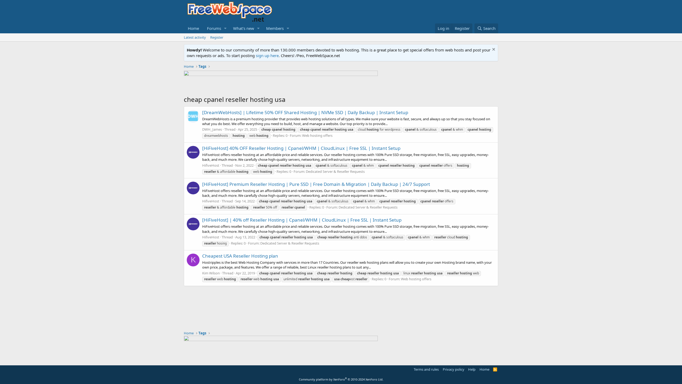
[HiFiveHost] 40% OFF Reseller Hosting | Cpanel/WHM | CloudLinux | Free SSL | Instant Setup (301, 148)
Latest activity (195, 37)
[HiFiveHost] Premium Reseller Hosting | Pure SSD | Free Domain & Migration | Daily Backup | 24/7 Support (316, 184)
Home (193, 28)
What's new (243, 28)
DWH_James (212, 129)
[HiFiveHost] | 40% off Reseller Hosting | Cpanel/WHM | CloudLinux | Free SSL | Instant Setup (301, 220)
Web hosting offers (317, 135)
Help (472, 369)
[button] (225, 28)
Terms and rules (426, 369)
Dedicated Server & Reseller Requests (335, 171)
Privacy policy (453, 369)
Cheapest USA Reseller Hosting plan (240, 256)
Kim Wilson (211, 273)
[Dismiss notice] (493, 50)
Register (216, 37)
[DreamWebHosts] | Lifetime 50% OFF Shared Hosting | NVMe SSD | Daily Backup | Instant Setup (305, 112)
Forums (214, 28)
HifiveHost (210, 165)
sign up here (267, 55)
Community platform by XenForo (341, 379)
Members (275, 28)
